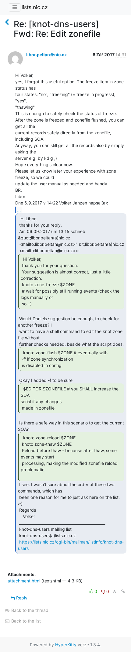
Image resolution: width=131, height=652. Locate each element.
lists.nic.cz (35, 7)
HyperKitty (65, 644)
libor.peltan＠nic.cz (46, 54)
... (19, 210)
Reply (21, 597)
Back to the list (25, 620)
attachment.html (24, 580)
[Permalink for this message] (123, 591)
